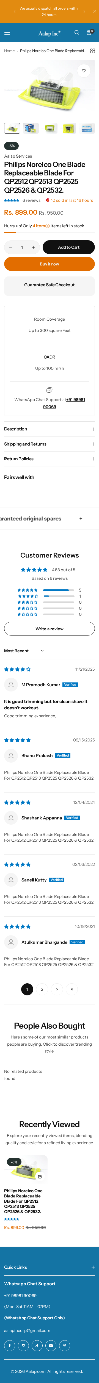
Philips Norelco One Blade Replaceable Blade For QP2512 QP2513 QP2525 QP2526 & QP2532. (23, 1201)
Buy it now (49, 264)
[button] (14, 11)
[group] (49, 90)
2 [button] (42, 989)
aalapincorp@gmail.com (27, 1330)
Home (9, 50)
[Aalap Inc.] (49, 32)
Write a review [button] (49, 628)
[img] (17, 669)
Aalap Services (18, 156)
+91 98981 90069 (20, 1295)
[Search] (77, 33)
